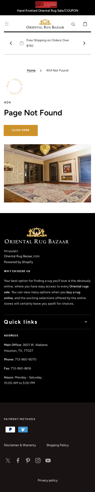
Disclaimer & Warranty (20, 445)
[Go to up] (88, 485)
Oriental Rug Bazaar (18, 256)
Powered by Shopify (18, 262)
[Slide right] (84, 43)
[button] (6, 24)
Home (31, 70)
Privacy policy (48, 480)
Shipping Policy (57, 445)
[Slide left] (11, 43)
